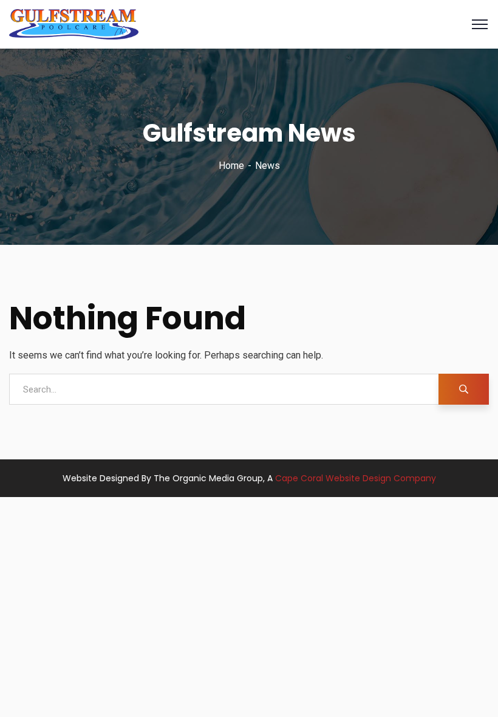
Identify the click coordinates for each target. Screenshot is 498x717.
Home (231, 165)
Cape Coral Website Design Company (355, 478)
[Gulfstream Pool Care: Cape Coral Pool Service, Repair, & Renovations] (73, 23)
